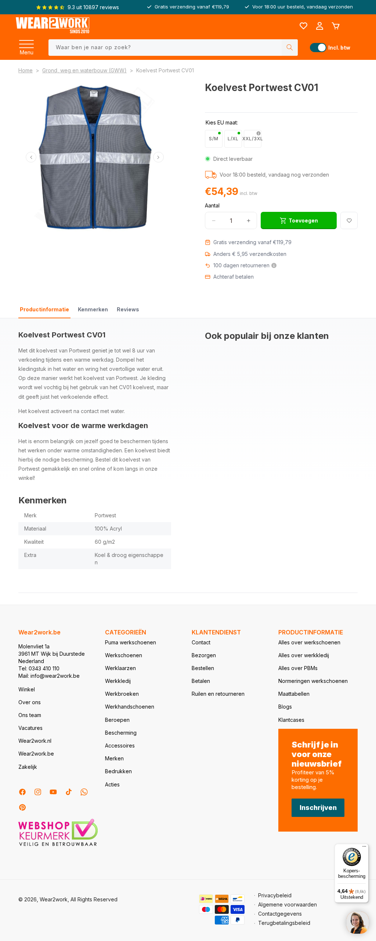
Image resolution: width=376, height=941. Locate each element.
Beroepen (117, 720)
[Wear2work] (52, 26)
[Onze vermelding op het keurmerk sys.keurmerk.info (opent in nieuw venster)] (58, 845)
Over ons (29, 702)
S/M (213, 138)
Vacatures (30, 728)
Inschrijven (318, 807)
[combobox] (173, 47)
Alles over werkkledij (303, 655)
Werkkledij (118, 681)
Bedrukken (118, 771)
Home (25, 70)
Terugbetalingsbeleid (284, 923)
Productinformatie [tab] (44, 309)
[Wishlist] (303, 26)
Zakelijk (27, 767)
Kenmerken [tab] (93, 309)
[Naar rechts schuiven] (158, 157)
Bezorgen (204, 655)
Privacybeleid (275, 895)
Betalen (201, 681)
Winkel (26, 689)
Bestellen (203, 668)
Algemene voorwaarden (287, 904)
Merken (114, 758)
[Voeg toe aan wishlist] (349, 220)
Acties (112, 784)
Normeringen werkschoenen (313, 681)
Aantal (212, 205)
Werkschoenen (123, 655)
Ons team (29, 715)
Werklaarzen (120, 668)
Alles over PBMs (298, 668)
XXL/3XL (252, 138)
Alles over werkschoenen (309, 642)
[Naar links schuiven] (31, 157)
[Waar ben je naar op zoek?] (290, 47)
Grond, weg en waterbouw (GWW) (84, 70)
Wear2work (54, 899)
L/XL (233, 138)
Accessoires (120, 745)
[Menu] (26, 41)
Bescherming (121, 733)
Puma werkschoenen (130, 642)
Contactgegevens (280, 914)
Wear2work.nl (34, 741)
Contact (201, 642)
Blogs (285, 706)
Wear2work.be (36, 753)
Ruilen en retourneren (218, 694)
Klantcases (291, 720)
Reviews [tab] (128, 309)
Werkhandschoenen (129, 706)
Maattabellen (294, 694)
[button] (26, 41)
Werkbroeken (122, 694)
